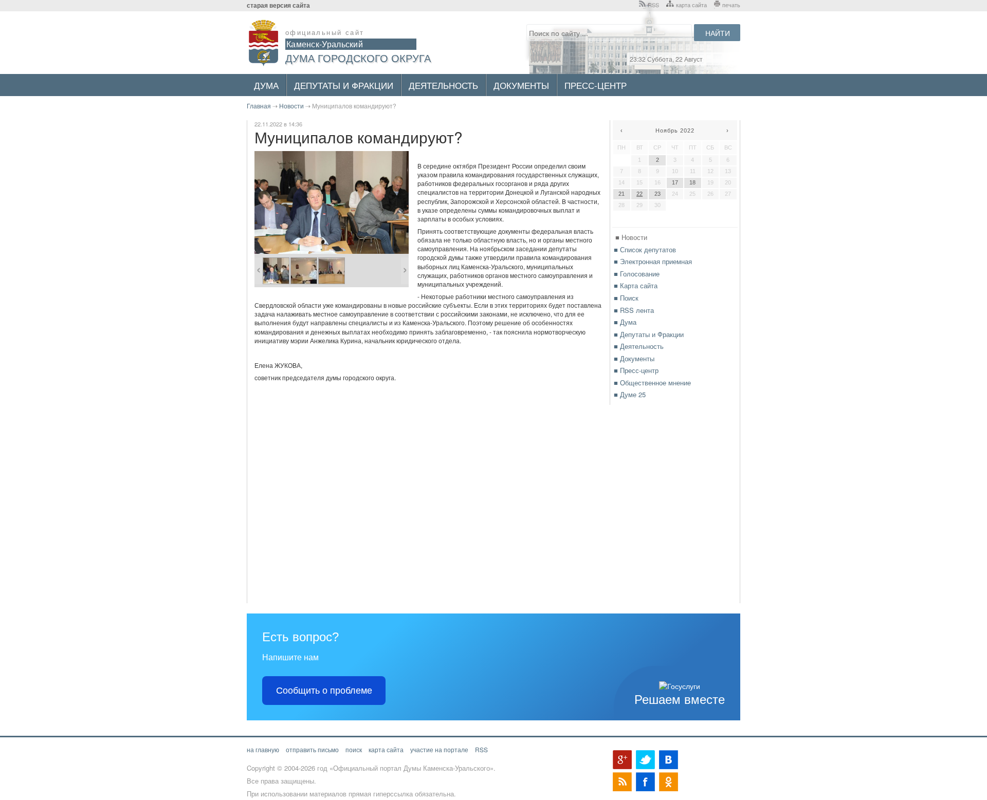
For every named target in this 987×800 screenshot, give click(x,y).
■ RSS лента (634, 310)
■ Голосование (637, 273)
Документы (521, 85)
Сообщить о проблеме (324, 690)
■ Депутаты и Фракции (649, 334)
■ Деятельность (639, 346)
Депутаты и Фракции (343, 85)
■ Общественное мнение (652, 382)
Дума (266, 85)
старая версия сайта (278, 5)
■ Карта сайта (635, 285)
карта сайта (691, 5)
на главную (263, 749)
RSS (653, 5)
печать (731, 5)
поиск (353, 749)
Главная (259, 105)
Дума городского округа (358, 57)
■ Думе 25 (630, 394)
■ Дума (625, 322)
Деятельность (443, 85)
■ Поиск (626, 298)
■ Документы (634, 358)
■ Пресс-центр (636, 370)
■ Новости (631, 237)
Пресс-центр (595, 85)
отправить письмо (312, 749)
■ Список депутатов (645, 249)
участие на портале (439, 749)
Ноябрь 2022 (674, 130)
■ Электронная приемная (653, 261)
